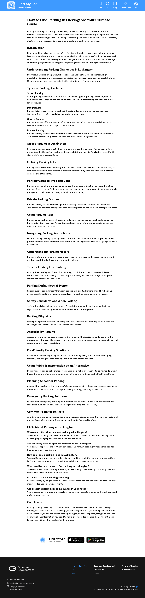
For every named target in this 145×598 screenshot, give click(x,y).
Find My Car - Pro (79, 566)
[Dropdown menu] (136, 5)
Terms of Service (130, 566)
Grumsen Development (104, 566)
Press (96, 573)
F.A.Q (73, 569)
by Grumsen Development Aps (124, 589)
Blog (73, 573)
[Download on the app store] (76, 540)
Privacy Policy (128, 569)
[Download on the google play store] (95, 540)
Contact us (99, 569)
